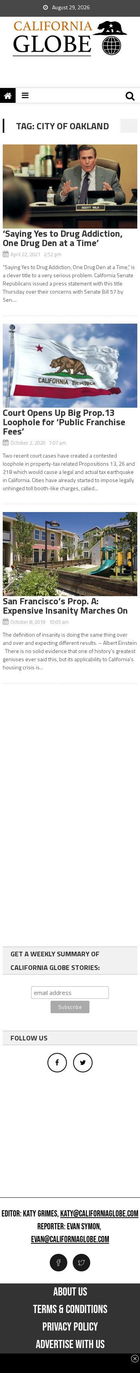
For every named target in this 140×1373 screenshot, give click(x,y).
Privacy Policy (70, 1327)
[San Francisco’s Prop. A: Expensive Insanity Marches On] (70, 554)
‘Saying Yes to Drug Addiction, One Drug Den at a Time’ (62, 238)
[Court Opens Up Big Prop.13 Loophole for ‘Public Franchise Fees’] (70, 366)
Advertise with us (70, 1345)
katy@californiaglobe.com (99, 1214)
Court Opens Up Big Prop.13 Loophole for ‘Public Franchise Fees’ (64, 421)
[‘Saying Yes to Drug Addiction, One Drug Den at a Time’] (70, 186)
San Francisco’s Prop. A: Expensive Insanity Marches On (65, 605)
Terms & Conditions (70, 1310)
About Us (70, 1292)
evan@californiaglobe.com (70, 1240)
